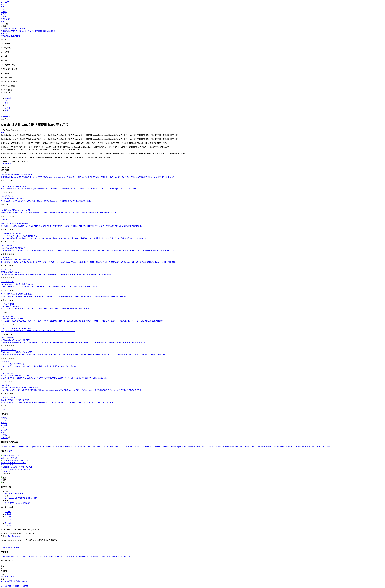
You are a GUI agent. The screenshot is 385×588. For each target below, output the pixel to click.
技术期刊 (8, 108)
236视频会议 (93, 556)
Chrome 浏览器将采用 (15, 186)
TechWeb (42, 556)
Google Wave (5, 208)
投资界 (116, 556)
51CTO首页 (5, 2)
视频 (6, 101)
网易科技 (17, 556)
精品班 (3, 9)
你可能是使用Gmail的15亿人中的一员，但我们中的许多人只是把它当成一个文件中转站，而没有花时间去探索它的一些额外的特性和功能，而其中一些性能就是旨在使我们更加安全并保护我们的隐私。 (72, 226)
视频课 (3, 28)
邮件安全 (11, 233)
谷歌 (7, 196)
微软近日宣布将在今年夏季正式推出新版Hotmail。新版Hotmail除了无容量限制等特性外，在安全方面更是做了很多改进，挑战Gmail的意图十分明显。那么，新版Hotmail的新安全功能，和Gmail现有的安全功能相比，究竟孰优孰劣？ (82, 321)
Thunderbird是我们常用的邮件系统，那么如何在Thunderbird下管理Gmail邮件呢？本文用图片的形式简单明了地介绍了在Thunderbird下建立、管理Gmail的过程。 (57, 274)
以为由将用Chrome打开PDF (16, 328)
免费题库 (52, 31)
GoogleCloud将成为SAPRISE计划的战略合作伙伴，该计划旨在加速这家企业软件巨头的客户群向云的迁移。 (39, 366)
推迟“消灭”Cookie (11, 306)
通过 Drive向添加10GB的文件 (15, 340)
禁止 (9, 269)
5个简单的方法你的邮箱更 (14, 223)
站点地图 (8, 516)
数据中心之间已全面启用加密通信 (15, 400)
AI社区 (7, 105)
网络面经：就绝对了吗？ (15, 375)
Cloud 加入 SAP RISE (12, 364)
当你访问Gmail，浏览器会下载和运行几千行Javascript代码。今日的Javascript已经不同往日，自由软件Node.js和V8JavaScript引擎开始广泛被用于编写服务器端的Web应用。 (60, 212)
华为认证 (25, 31)
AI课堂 (3, 21)
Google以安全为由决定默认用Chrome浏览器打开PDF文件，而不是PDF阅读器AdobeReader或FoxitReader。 (38, 331)
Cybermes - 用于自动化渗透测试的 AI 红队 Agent (18, 447)
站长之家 (53, 556)
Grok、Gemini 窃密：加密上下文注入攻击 (315, 447)
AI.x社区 (34, 498)
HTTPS (11, 196)
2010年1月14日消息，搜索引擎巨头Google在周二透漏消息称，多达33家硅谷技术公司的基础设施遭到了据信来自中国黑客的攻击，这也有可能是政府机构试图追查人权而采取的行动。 (65, 296)
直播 (18, 36)
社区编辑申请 (5, 116)
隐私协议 (8, 526)
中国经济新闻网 (67, 556)
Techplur (21, 493)
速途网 (59, 556)
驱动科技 (29, 556)
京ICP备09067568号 (14, 536)
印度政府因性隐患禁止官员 (15, 260)
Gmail (7, 163)
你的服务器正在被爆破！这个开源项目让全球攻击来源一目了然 (57, 447)
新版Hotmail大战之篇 (12, 318)
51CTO (7, 493)
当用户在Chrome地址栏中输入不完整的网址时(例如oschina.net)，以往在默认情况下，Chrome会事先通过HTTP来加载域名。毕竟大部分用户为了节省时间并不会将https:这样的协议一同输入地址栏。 (70, 189)
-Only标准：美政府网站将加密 (18, 284)
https (10, 163)
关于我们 (8, 512)
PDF (12, 338)
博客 (2, 4)
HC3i (17, 493)
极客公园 (85, 556)
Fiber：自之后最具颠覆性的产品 (19, 236)
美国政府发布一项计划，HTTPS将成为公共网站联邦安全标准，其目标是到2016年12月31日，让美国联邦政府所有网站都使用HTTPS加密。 (50, 286)
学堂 (2, 7)
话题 (6, 103)
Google (3, 163)
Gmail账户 (4, 304)
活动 (6, 110)
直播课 (22, 28)
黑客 (7, 397)
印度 (2, 269)
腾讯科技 (10, 556)
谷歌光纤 (12, 246)
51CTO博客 (9, 498)
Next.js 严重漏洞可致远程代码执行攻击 (286, 447)
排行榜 (12, 28)
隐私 (11, 316)
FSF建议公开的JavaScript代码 (15, 210)
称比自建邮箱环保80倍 (13, 248)
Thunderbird (5, 282)
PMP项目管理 (44, 31)
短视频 (17, 28)
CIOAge (12, 493)
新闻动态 (8, 514)
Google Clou (5, 373)
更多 (11, 451)
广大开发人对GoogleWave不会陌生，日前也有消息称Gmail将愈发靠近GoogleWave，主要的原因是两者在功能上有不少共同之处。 (46, 201)
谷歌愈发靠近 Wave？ (13, 198)
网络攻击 (12, 397)
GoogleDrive (8, 350)
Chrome (3, 196)
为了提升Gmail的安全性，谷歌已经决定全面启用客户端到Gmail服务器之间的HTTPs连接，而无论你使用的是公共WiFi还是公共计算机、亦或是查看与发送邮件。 (57, 402)
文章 (2, 36)
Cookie (8, 316)
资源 (5, 36)
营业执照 (4, 547)
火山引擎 (127, 556)
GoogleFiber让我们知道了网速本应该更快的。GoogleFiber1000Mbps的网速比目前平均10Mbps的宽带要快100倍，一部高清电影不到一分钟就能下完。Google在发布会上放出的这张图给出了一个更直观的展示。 (74, 238)
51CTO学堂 (9, 503)
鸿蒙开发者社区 (6, 19)
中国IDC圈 (101, 556)
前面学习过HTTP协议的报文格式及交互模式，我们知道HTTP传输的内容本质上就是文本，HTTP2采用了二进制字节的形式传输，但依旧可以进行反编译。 (55, 378)
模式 (10, 385)
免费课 (3, 14)
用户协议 (8, 523)
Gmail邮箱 (4, 233)
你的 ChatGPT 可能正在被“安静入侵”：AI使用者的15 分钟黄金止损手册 (150, 447)
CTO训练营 (27, 503)
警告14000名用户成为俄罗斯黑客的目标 (19, 388)
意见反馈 (8, 519)
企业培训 (4, 16)
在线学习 (4, 33)
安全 (7, 385)
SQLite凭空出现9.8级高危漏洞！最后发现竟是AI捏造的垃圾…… (102, 447)
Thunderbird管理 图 (11, 272)
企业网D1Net (109, 556)
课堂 (12, 36)
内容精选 (8, 98)
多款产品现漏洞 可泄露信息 (16, 175)
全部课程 (4, 31)
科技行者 (36, 556)
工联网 (79, 556)
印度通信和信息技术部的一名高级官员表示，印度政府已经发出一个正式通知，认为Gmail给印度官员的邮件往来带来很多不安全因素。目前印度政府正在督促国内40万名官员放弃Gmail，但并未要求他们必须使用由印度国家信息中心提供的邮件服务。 (89, 262)
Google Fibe (5, 246)
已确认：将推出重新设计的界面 (16, 352)
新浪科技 (4, 556)
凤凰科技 (23, 556)
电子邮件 (17, 233)
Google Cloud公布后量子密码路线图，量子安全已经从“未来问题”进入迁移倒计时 (203, 447)
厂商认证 (31, 31)
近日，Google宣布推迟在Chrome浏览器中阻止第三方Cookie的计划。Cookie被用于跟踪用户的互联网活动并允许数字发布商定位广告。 (48, 309)
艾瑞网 (47, 556)
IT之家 (75, 556)
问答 (8, 36)
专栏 (15, 36)
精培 (14, 503)
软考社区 (4, 12)
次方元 (121, 556)
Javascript (4, 219)
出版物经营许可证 (14, 547)
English (7, 521)
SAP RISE (12, 373)
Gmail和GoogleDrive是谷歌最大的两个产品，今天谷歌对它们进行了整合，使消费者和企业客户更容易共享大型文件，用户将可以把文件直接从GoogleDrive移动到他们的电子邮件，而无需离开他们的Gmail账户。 (75, 342)
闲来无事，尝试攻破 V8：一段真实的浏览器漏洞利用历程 (252, 447)
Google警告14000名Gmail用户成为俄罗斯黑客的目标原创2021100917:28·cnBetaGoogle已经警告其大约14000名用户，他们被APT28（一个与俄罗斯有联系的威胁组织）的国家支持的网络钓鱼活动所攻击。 (72, 390)
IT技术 (37, 31)
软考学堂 (28, 28)
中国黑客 (11, 304)
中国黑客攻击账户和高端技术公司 (17, 294)
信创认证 (18, 31)
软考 (13, 31)
